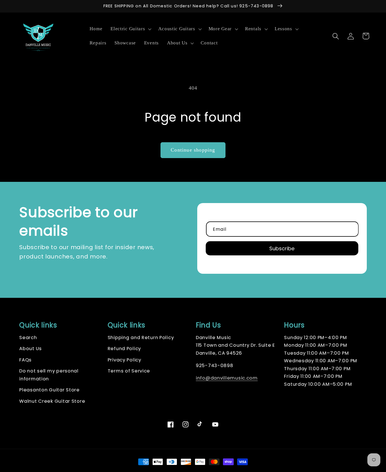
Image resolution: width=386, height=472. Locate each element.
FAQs (25, 360)
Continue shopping (193, 150)
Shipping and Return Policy (141, 337)
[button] (130, 29)
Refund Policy (124, 348)
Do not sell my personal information (49, 375)
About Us (30, 348)
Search (28, 337)
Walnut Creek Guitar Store (52, 401)
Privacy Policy (124, 360)
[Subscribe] (282, 248)
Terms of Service (129, 371)
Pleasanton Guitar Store (49, 390)
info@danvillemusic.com (227, 378)
